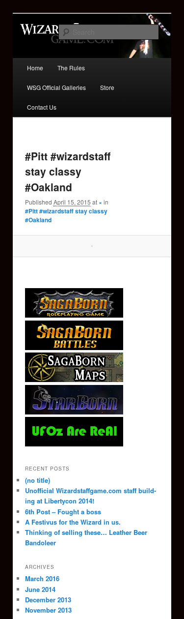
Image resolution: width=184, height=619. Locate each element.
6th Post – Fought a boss (63, 511)
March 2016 (42, 578)
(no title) (37, 480)
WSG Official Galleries (56, 87)
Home (35, 67)
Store (107, 87)
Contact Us (41, 107)
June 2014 (40, 589)
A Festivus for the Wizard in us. (73, 522)
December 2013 (48, 599)
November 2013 (48, 610)
